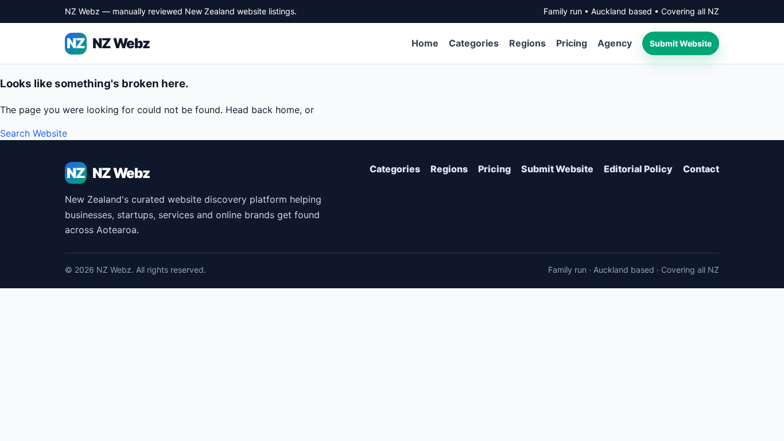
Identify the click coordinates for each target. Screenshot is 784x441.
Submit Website (681, 43)
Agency (614, 43)
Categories (474, 43)
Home (425, 43)
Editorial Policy (638, 169)
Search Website (33, 133)
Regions (527, 43)
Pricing (571, 43)
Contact (701, 169)
